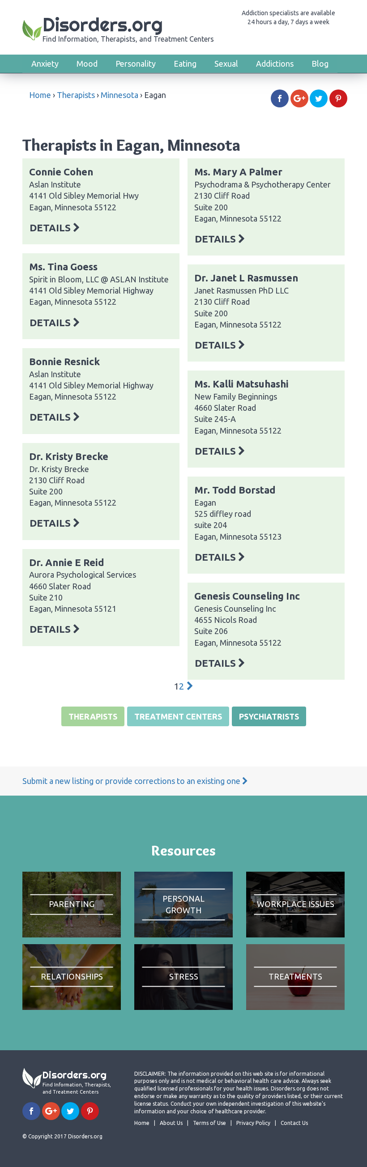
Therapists (76, 94)
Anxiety (45, 63)
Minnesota (119, 94)
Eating (185, 63)
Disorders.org (128, 28)
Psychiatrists (269, 716)
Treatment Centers (178, 716)
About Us (171, 1123)
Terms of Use (209, 1123)
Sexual (226, 63)
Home (40, 94)
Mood (87, 63)
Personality (135, 63)
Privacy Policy (253, 1123)
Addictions (275, 63)
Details (51, 227)
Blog (320, 63)
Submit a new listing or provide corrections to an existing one (132, 780)
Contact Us (294, 1123)
